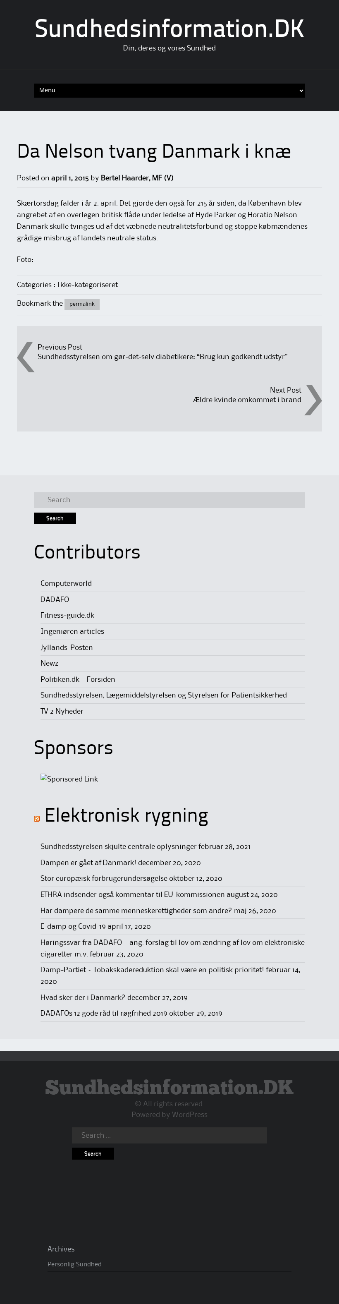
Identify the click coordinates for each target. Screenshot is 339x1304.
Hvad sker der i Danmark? (83, 998)
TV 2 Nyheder (62, 711)
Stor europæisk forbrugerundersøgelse (104, 878)
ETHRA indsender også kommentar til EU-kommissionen (133, 895)
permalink (82, 304)
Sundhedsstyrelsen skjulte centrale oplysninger (119, 847)
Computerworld (66, 583)
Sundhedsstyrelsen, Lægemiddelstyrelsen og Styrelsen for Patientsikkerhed (164, 695)
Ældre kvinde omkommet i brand (247, 400)
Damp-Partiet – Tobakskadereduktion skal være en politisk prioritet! (152, 970)
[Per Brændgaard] (69, 779)
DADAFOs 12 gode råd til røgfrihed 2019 (104, 1013)
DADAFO (55, 600)
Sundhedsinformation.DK (170, 30)
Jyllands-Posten (67, 648)
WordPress (190, 1115)
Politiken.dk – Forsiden (78, 679)
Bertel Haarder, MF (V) (137, 178)
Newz (49, 663)
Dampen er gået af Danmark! (88, 863)
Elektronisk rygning (126, 817)
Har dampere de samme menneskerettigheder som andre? (136, 911)
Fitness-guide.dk (67, 615)
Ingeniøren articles (72, 631)
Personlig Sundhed (75, 1265)
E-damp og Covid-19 (73, 926)
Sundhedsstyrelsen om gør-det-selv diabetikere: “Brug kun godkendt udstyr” (162, 357)
